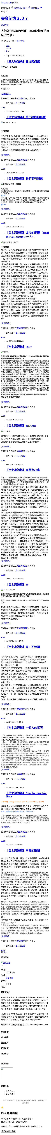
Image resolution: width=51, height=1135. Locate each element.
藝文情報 (20, 41)
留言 (25, 98)
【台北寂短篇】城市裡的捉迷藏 (26, 117)
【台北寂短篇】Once (19, 346)
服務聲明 (25, 1103)
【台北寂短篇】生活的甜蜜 (23, 61)
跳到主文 (5, 25)
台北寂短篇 (20, 103)
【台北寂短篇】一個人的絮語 (24, 727)
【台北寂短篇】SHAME (21, 425)
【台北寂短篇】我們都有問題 (24, 178)
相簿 (7, 46)
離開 (13, 1131)
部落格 (8, 48)
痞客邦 (20, 98)
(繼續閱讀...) (6, 94)
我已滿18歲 (6, 1131)
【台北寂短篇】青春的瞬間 (23, 850)
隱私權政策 (42, 1100)
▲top (3, 107)
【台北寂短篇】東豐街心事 (23, 470)
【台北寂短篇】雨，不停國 (23, 646)
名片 (7, 51)
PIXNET (11, 1100)
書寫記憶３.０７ (14, 18)
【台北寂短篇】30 (17, 584)
